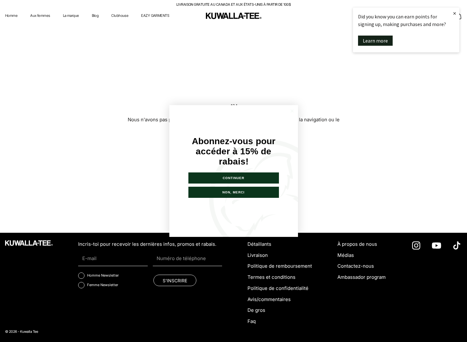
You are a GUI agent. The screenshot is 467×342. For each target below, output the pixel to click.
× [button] (454, 13)
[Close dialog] (292, 111)
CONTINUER (233, 178)
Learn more (375, 40)
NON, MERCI (233, 192)
